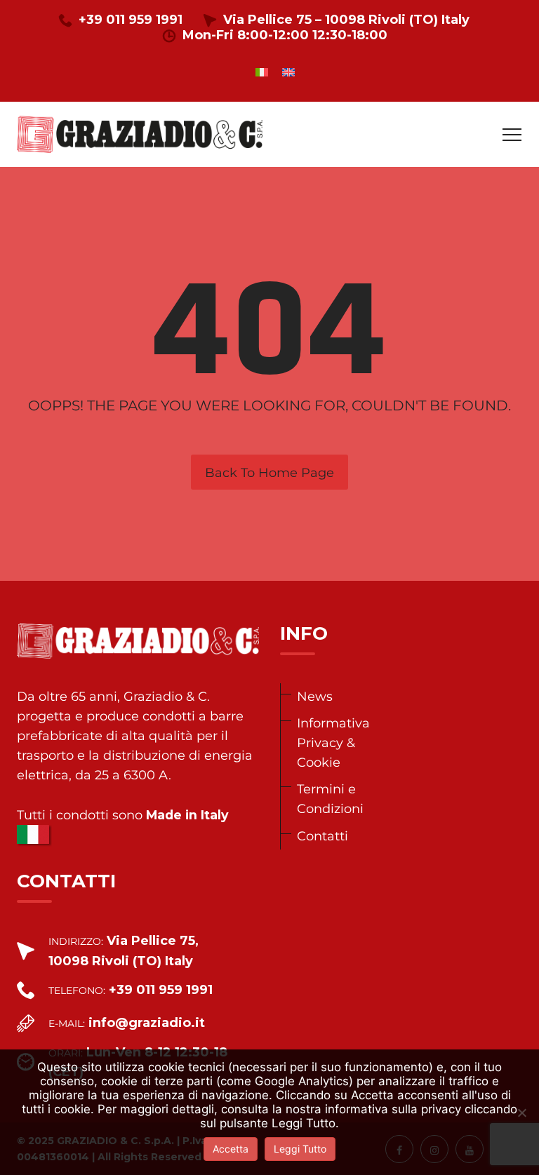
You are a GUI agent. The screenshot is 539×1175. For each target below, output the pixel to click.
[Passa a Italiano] (261, 72)
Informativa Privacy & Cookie (333, 743)
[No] (521, 1113)
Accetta (230, 1149)
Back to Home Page (269, 473)
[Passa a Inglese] (288, 72)
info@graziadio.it (146, 1022)
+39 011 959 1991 (130, 19)
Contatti (322, 835)
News (315, 696)
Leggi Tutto (300, 1149)
